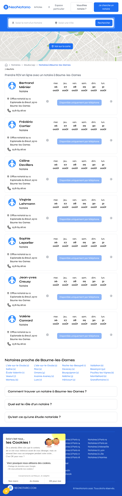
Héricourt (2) (68, 379)
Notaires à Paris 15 (70, 446)
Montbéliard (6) (98, 376)
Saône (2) (11, 369)
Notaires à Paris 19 (97, 439)
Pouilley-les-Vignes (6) (102, 372)
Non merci (13, 481)
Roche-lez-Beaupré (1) (74, 365)
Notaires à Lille (96, 453)
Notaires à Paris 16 (70, 450)
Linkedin (65, 470)
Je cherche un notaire (106, 7)
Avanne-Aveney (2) (44, 376)
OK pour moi (55, 481)
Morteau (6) (12, 379)
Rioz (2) (38, 369)
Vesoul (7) (11, 376)
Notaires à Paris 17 (70, 453)
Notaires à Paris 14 (70, 443)
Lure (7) (38, 379)
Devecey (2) (68, 369)
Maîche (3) (67, 376)
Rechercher (104, 22)
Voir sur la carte (62, 46)
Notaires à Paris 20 (97, 443)
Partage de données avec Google (22, 466)
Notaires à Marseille (98, 446)
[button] (6, 491)
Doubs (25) (29, 65)
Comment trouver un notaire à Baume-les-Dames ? (47, 391)
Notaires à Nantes (97, 457)
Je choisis (34, 481)
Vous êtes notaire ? (82, 7)
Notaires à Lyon (96, 450)
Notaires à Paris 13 (70, 439)
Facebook (66, 474)
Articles (38, 7)
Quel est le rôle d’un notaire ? (30, 404)
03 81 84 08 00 (19, 110)
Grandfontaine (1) (99, 379)
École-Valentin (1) (15, 372)
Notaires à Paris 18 (70, 457)
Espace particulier (58, 7)
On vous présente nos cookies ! (21, 469)
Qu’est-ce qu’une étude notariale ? (34, 417)
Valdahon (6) (96, 365)
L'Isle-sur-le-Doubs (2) (17, 365)
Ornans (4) (39, 372)
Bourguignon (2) (70, 372)
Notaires (15, 65)
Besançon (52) (97, 369)
